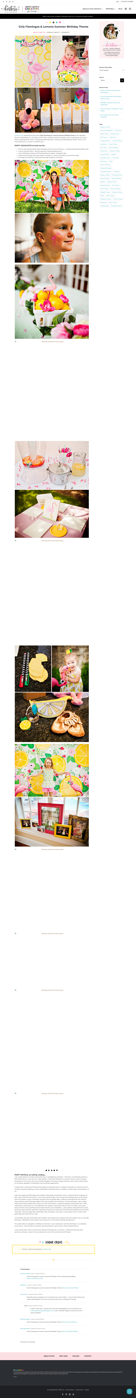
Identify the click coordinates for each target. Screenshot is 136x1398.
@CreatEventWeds (25, 1328)
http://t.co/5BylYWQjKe (70, 1331)
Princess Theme (115, 189)
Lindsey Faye (19, 135)
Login (117, 1)
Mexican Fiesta (104, 178)
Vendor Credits (53, 32)
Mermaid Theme (117, 175)
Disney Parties (104, 154)
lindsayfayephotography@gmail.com (42, 1311)
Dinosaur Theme (115, 151)
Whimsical (103, 202)
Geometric (116, 158)
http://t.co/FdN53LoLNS (35, 1279)
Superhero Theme (105, 199)
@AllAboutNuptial (25, 1319)
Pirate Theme (104, 189)
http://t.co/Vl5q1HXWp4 (70, 1288)
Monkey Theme (111, 182)
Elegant (113, 154)
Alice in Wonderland (106, 130)
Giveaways (103, 161)
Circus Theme (113, 144)
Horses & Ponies (105, 165)
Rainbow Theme (117, 192)
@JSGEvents (23, 1285)
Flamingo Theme (105, 158)
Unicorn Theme (118, 199)
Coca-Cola (103, 148)
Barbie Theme (115, 134)
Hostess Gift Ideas (105, 168)
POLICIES (76, 1356)
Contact (87, 1390)
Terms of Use (79, 1390)
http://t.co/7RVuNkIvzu (69, 1322)
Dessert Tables (113, 148)
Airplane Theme (105, 127)
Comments (65, 32)
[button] (130, 8)
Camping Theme (105, 141)
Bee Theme (103, 137)
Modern (102, 182)
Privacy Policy (70, 1390)
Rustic (102, 196)
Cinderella (103, 144)
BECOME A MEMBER (127, 1)
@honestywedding (25, 1273)
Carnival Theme (117, 141)
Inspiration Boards (105, 171)
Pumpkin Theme (105, 192)
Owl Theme (115, 185)
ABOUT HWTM (49, 1356)
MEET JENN (63, 1356)
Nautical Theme (105, 185)
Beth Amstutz (24, 1294)
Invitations (117, 171)
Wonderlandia (104, 206)
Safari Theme (110, 196)
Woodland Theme (116, 206)
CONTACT (87, 1356)
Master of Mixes (105, 175)
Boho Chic (113, 137)
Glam (110, 161)
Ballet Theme (104, 134)
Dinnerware (103, 151)
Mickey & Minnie (116, 178)
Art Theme (118, 130)
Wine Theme (113, 202)
